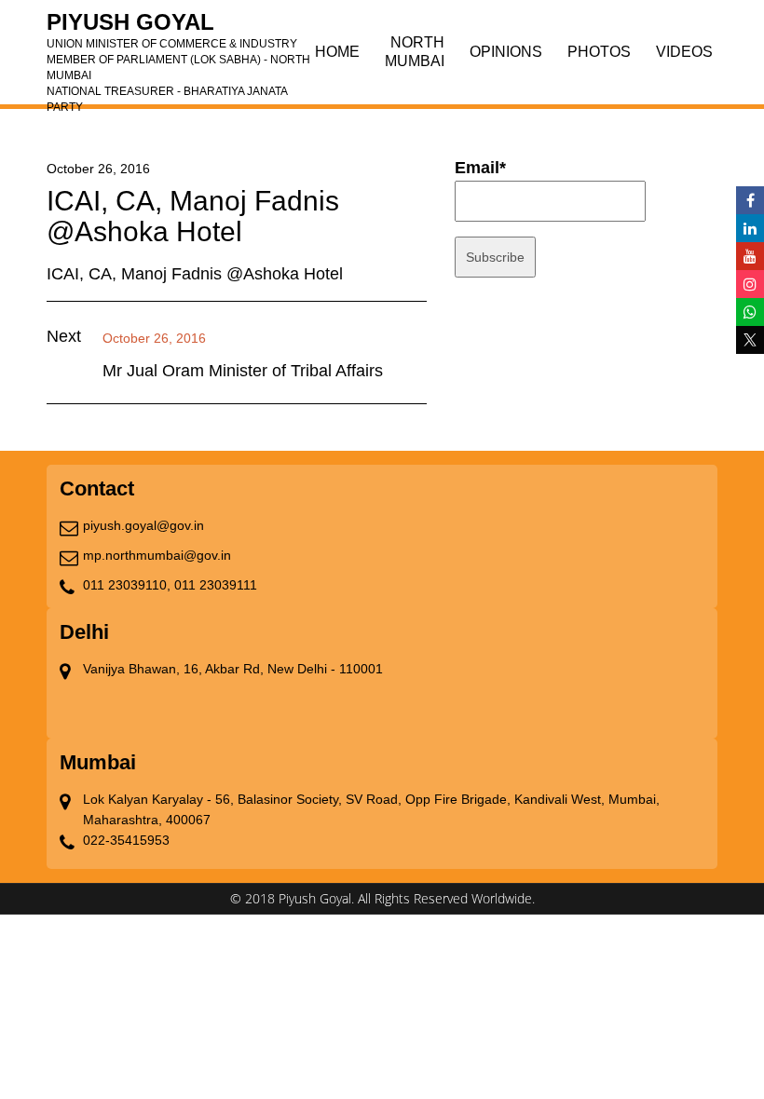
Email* (480, 167)
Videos (684, 52)
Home (337, 52)
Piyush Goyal (178, 28)
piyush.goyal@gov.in (143, 525)
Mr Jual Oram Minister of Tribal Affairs (242, 370)
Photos (599, 52)
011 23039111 (215, 584)
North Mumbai (414, 51)
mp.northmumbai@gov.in (157, 555)
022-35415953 (126, 840)
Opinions (506, 52)
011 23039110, (127, 584)
